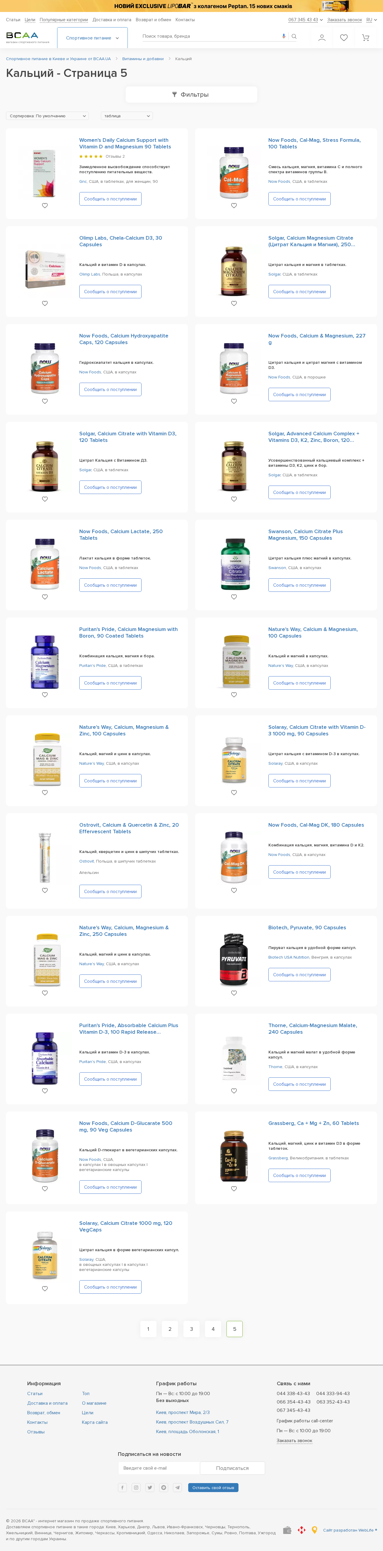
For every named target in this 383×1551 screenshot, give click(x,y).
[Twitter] (149, 1487)
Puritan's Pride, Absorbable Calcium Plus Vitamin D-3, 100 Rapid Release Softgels (128, 1032)
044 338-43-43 (293, 1394)
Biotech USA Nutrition (288, 957)
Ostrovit (86, 861)
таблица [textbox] (113, 115)
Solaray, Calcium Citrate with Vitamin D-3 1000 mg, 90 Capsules (317, 730)
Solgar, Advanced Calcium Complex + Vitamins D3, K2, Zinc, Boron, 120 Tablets (313, 440)
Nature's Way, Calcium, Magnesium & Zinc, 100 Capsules (124, 730)
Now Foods (279, 181)
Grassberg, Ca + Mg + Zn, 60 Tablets (313, 1123)
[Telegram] (177, 1487)
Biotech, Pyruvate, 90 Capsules (307, 927)
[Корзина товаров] (365, 37)
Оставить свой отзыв (213, 1487)
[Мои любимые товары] (343, 37)
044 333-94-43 (333, 1394)
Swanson (277, 567)
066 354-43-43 (294, 1402)
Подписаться (232, 1468)
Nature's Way (280, 665)
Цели (30, 19)
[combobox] (47, 116)
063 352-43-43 (333, 1402)
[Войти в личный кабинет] (321, 37)
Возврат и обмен (153, 19)
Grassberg (278, 1158)
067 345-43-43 (293, 1410)
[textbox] (47, 116)
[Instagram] (136, 1487)
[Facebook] (122, 1487)
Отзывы (36, 1432)
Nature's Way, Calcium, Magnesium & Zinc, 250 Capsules (124, 930)
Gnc (83, 181)
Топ (85, 1394)
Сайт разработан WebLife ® (350, 1530)
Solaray (275, 763)
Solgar (274, 274)
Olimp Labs (89, 274)
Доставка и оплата (111, 19)
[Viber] (163, 1487)
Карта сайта (95, 1422)
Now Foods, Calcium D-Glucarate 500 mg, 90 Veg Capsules (125, 1126)
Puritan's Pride (92, 665)
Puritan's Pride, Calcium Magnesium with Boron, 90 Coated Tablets (128, 632)
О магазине (94, 1403)
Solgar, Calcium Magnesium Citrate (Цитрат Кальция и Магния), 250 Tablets (310, 244)
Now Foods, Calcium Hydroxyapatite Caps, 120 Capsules (123, 339)
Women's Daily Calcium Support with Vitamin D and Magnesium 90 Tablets (125, 143)
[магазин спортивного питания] (27, 35)
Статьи (13, 19)
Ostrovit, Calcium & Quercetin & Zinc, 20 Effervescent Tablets (129, 828)
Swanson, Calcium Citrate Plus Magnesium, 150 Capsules (305, 534)
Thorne (275, 1066)
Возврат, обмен (43, 1413)
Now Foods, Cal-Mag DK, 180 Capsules (316, 825)
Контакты (185, 19)
